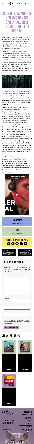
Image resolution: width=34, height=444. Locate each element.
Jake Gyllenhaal (17, 233)
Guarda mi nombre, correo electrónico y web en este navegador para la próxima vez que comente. (17, 321)
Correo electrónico (10, 305)
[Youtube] (31, 430)
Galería (30, 420)
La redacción (28, 418)
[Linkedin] (28, 430)
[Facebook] (20, 430)
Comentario (8, 274)
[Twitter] (23, 430)
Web (5, 311)
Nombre (7, 298)
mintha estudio (7, 429)
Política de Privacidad (8, 420)
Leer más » (10, 370)
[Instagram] (26, 430)
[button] (2, 3)
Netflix (27, 58)
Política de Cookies (7, 423)
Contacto (29, 423)
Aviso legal (5, 417)
